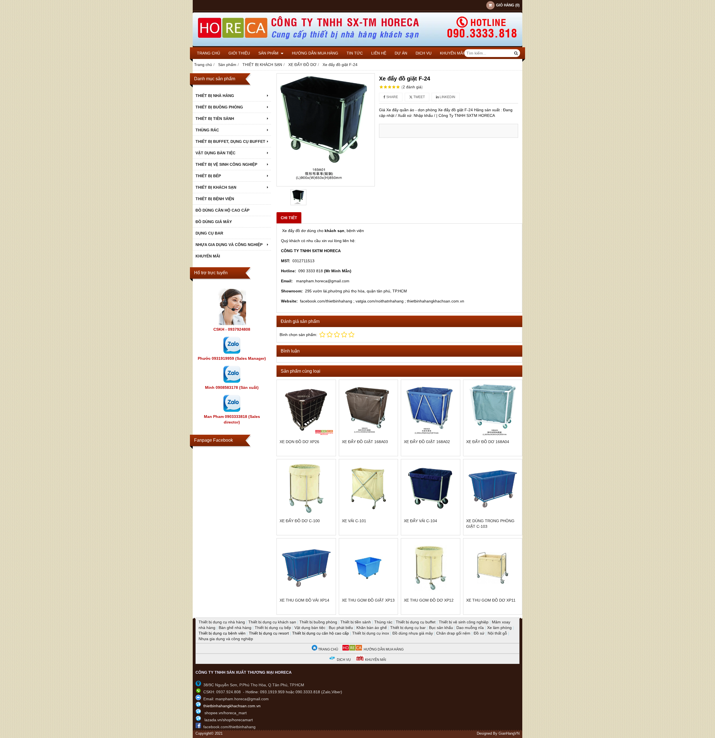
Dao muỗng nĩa (470, 627)
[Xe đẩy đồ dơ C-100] (306, 488)
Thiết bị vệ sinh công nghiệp (463, 622)
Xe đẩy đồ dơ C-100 (300, 521)
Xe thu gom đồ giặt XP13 (368, 600)
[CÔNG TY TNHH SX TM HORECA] (357, 46)
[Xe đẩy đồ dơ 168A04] (492, 409)
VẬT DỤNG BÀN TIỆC (215, 153)
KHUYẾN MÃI (452, 53)
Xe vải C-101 (354, 521)
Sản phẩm (269, 53)
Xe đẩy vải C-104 (420, 521)
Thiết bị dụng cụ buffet (415, 622)
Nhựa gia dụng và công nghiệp (226, 639)
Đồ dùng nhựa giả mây (412, 633)
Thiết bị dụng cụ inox (370, 633)
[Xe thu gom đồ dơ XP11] (492, 568)
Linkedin (447, 97)
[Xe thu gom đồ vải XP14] (306, 568)
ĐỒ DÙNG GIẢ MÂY (214, 221)
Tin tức (355, 53)
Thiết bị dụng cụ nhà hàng (222, 622)
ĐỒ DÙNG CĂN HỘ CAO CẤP (222, 210)
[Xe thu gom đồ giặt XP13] (368, 568)
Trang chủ (208, 53)
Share (391, 97)
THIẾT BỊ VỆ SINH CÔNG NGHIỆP (226, 164)
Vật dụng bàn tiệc (309, 627)
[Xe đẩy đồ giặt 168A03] (368, 409)
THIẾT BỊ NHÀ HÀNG (215, 95)
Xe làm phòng (499, 627)
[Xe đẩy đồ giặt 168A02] (430, 409)
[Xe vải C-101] (368, 488)
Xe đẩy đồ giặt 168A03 (365, 441)
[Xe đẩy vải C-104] (430, 488)
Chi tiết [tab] (289, 218)
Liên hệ (378, 53)
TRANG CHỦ (327, 649)
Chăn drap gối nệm (453, 633)
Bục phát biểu (341, 627)
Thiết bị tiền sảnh (355, 622)
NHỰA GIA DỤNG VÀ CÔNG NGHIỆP (229, 244)
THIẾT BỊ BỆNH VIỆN (215, 199)
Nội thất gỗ (497, 633)
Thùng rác (383, 622)
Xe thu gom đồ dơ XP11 (491, 600)
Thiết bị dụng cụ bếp (273, 627)
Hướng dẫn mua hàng (315, 53)
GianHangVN (509, 733)
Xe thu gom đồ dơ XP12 (429, 600)
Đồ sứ (479, 633)
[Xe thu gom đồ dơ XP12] (430, 568)
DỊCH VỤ (424, 53)
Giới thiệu (239, 53)
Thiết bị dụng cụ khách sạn (272, 622)
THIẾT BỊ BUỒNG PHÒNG (219, 107)
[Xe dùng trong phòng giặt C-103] (492, 488)
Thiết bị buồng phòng (318, 622)
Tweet (419, 97)
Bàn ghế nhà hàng (235, 627)
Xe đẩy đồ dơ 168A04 (487, 441)
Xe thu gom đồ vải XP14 (304, 600)
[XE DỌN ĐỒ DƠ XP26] (306, 409)
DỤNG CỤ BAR (209, 233)
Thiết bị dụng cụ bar (408, 627)
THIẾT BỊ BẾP (208, 176)
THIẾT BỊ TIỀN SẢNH (215, 118)
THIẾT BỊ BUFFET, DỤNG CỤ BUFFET (230, 141)
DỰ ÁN (401, 53)
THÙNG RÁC (207, 130)
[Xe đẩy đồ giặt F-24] (326, 130)
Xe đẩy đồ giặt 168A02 (427, 441)
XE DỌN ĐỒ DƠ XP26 (299, 441)
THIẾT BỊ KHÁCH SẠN (216, 187)
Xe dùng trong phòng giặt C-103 (490, 524)
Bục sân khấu (441, 627)
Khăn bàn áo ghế (371, 627)
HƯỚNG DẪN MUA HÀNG (383, 649)
